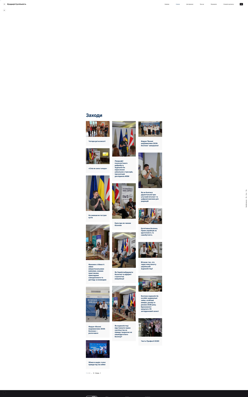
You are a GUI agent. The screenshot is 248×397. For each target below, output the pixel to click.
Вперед (97, 373)
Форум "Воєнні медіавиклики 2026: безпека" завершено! (150, 143)
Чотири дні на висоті (96, 141)
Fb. (246, 197)
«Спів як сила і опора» (97, 168)
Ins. (246, 194)
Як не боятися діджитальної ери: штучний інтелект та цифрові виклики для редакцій (150, 196)
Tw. (246, 190)
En (241, 4)
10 (93, 373)
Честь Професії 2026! (150, 341)
